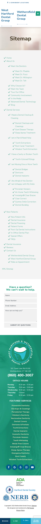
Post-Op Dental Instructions (23, 229)
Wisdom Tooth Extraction (26, 149)
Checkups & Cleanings (20, 409)
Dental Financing (18, 223)
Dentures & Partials (20, 424)
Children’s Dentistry (20, 415)
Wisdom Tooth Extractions (20, 459)
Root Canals (20, 456)
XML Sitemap (7, 269)
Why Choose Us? (18, 86)
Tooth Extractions (23, 143)
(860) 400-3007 (20, 375)
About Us (10, 61)
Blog (13, 105)
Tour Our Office (17, 92)
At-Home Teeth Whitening (26, 192)
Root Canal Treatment (24, 146)
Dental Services (13, 110)
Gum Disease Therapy (24, 129)
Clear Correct (21, 198)
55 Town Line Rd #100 (20, 369)
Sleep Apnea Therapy (20, 450)
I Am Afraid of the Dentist (21, 181)
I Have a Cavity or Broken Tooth (24, 154)
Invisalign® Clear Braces (25, 195)
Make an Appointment (20, 262)
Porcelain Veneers (22, 189)
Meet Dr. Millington (23, 77)
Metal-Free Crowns (20, 443)
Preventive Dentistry (20, 405)
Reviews (9, 247)
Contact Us (11, 250)
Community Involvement (21, 95)
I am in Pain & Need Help (21, 138)
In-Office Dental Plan (20, 233)
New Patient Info (18, 217)
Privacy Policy (20, 510)
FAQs (13, 239)
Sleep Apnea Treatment (25, 133)
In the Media (16, 98)
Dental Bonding (22, 205)
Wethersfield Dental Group (22, 255)
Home (9, 58)
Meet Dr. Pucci (21, 74)
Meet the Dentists (18, 66)
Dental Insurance (18, 220)
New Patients (12, 212)
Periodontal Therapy (20, 412)
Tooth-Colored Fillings (25, 159)
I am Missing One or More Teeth (24, 164)
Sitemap (34, 506)
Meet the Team (17, 89)
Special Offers (17, 236)
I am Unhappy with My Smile (23, 184)
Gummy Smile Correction (25, 202)
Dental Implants (22, 176)
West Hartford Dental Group (23, 259)
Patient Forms (17, 226)
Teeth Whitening (20, 440)
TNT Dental (30, 508)
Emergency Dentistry (20, 453)
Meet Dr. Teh (20, 80)
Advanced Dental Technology (23, 101)
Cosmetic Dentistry (20, 434)
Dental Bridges (21, 169)
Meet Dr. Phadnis (22, 71)
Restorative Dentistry (20, 418)
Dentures (19, 172)
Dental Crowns (20, 421)
